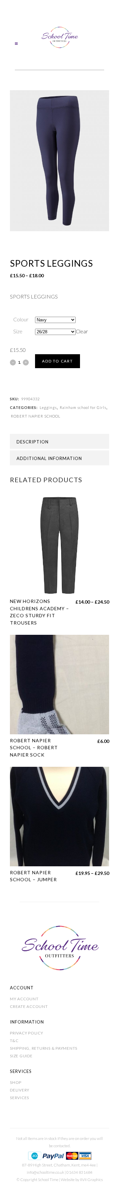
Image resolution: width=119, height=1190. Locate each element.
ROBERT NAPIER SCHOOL (35, 416)
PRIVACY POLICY (26, 1032)
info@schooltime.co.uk (45, 1172)
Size (17, 331)
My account (24, 998)
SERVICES (19, 1097)
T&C (14, 1040)
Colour (20, 319)
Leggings (48, 407)
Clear (82, 331)
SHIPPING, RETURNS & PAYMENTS (43, 1048)
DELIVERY (19, 1090)
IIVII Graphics (91, 1179)
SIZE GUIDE (21, 1055)
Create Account (29, 1006)
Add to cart (57, 361)
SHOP (15, 1082)
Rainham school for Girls (83, 407)
